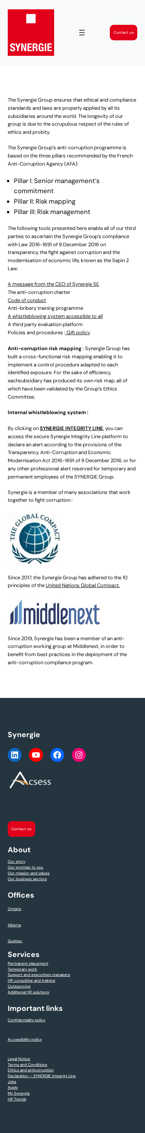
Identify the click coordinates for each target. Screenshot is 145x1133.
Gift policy (77, 332)
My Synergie (19, 1093)
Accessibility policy (25, 1039)
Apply (13, 1087)
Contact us (124, 32)
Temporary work (22, 969)
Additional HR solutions (28, 992)
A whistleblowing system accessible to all (55, 316)
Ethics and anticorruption (31, 1070)
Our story (16, 861)
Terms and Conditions (27, 1064)
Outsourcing (19, 986)
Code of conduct (27, 300)
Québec (15, 940)
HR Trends (17, 1099)
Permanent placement (28, 963)
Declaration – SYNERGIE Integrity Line (42, 1075)
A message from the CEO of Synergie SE (53, 284)
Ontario (14, 908)
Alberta (14, 924)
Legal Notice (19, 1058)
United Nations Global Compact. (83, 585)
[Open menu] (82, 32)
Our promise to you (25, 867)
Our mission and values (28, 873)
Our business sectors (27, 878)
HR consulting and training (31, 980)
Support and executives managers (39, 974)
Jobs (12, 1081)
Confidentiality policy (26, 1019)
